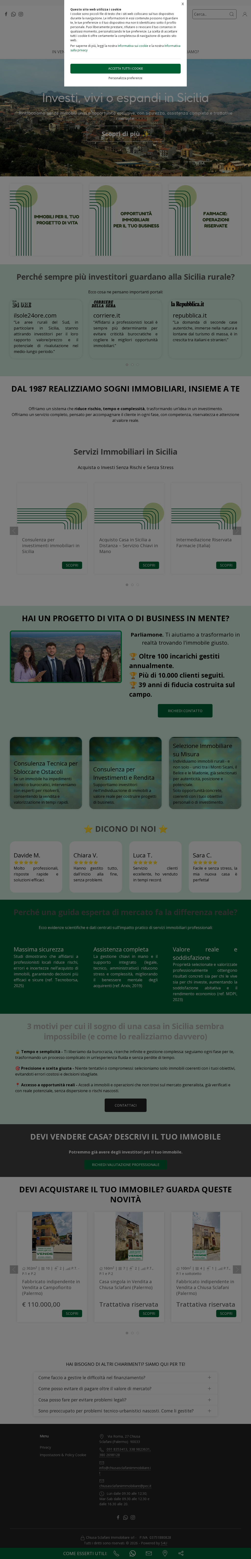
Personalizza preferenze (125, 78)
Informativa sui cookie (133, 46)
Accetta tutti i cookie (125, 68)
